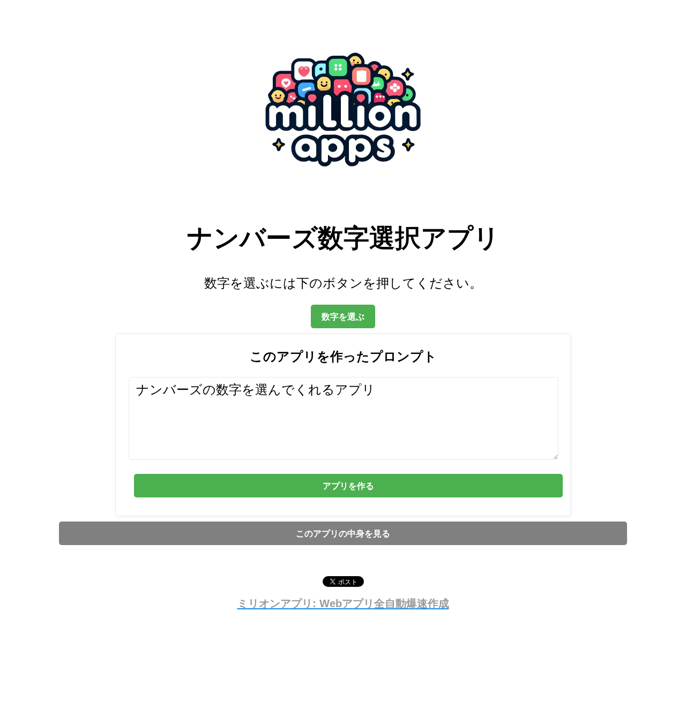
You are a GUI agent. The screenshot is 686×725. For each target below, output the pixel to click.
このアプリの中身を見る (343, 533)
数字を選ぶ (343, 316)
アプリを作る (348, 485)
